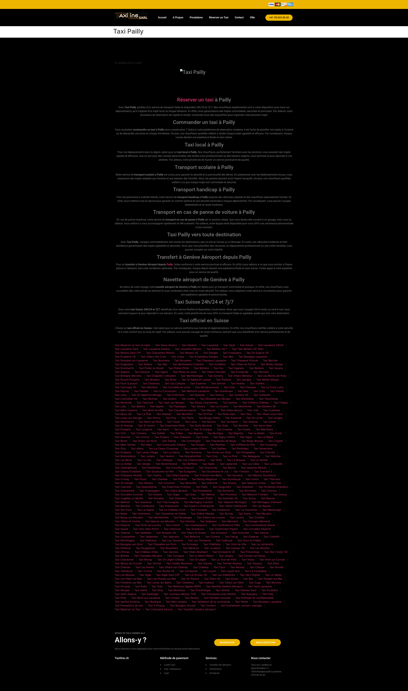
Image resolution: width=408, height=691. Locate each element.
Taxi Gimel (269, 421)
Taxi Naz (162, 364)
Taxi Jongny (226, 555)
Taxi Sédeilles (143, 532)
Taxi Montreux (176, 590)
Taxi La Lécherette (262, 544)
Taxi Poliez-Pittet (178, 368)
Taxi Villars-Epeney (177, 475)
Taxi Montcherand (166, 463)
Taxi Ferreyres (193, 452)
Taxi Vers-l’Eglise (250, 574)
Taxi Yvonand (198, 509)
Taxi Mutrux (208, 494)
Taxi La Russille (273, 463)
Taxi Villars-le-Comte (127, 521)
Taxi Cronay (122, 479)
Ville (252, 17)
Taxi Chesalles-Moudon (148, 555)
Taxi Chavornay (208, 467)
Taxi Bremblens (245, 398)
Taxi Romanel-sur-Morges (215, 398)
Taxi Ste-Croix (123, 509)
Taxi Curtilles (256, 517)
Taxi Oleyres (261, 532)
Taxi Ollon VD (212, 578)
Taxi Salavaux (171, 536)
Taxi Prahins (179, 479)
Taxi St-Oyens (146, 425)
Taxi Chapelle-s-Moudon (161, 375)
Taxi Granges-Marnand (256, 521)
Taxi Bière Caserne (126, 410)
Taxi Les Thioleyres (199, 540)
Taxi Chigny (281, 402)
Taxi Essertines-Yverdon (176, 486)
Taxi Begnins (235, 433)
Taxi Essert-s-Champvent (198, 506)
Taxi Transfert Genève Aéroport (197, 609)
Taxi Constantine (125, 536)
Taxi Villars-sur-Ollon (231, 582)
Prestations (196, 17)
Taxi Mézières (149, 387)
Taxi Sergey (143, 463)
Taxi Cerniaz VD (235, 548)
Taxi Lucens (237, 517)
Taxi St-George (124, 425)
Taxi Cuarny (154, 475)
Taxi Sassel (121, 528)
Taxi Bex (248, 578)
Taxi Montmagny (125, 540)
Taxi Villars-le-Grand (193, 532)
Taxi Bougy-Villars (209, 417)
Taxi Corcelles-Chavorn (180, 467)
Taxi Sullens (145, 364)
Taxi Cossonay (268, 444)
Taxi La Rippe (265, 437)
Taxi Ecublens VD (125, 356)
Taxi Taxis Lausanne (260, 586)
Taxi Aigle (145, 574)
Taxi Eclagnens (187, 471)
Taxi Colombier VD (126, 398)
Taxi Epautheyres (146, 486)
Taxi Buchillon (184, 414)
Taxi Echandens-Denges (203, 356)
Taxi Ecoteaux (189, 544)
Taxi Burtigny (215, 433)
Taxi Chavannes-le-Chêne (170, 513)
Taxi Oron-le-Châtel (249, 540)
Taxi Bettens (256, 368)
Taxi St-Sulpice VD (257, 352)
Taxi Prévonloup (249, 551)
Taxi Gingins (161, 437)
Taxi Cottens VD (238, 394)
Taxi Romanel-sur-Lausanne (131, 360)
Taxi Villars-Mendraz (240, 375)
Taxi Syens (244, 513)
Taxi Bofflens (189, 463)
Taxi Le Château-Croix (172, 509)
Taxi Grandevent (125, 490)
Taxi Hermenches (158, 517)
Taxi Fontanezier (202, 490)
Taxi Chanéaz (159, 479)
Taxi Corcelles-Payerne (257, 528)
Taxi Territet (154, 563)
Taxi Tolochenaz (268, 398)
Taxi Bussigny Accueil (183, 605)
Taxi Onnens (154, 494)
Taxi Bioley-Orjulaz (271, 364)
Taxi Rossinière (169, 548)
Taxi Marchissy (264, 429)
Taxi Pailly (202, 486)
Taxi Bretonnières (125, 456)
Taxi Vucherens (141, 513)
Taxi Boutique (153, 601)
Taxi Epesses (197, 394)
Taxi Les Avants (144, 567)
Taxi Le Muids (256, 433)
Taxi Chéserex (182, 437)
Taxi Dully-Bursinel (200, 425)
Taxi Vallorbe (272, 456)
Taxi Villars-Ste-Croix (153, 356)
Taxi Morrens (261, 372)
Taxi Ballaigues (251, 456)
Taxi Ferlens (238, 383)
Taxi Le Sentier (259, 460)
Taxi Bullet (121, 513)
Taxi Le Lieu (144, 460)
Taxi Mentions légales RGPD (184, 586)
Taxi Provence (228, 494)
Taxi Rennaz (237, 567)
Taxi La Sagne (145, 509)
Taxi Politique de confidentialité (254, 597)
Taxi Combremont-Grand (260, 525)
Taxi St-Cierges (124, 483)
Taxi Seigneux (208, 521)
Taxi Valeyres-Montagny (232, 502)
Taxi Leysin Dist (230, 571)
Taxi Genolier (123, 437)
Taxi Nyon (163, 429)
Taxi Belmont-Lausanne (195, 391)
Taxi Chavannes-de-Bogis (220, 440)
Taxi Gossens (235, 475)
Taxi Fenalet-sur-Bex (270, 578)
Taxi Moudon (263, 513)
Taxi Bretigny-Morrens (128, 375)
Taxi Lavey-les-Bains (158, 582)
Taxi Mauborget (271, 509)
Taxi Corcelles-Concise (129, 494)
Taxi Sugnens (236, 368)
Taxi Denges (210, 352)
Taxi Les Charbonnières (191, 460)
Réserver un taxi (195, 100)
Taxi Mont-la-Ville (152, 410)
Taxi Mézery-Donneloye (261, 475)
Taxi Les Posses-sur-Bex (161, 578)
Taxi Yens (246, 414)
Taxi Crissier (172, 597)
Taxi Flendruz (123, 548)
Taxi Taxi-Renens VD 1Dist (247, 349)
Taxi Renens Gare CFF (128, 352)
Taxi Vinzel (173, 421)
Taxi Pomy (140, 479)
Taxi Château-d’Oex (146, 551)
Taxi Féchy (187, 417)
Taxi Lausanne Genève (156, 349)
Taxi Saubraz (250, 421)
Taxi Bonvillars (247, 490)
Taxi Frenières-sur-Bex (128, 582)
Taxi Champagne (149, 490)
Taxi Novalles (156, 498)
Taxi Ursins (252, 479)
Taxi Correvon (166, 483)
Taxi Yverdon (241, 471)
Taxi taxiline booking (127, 601)
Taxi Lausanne (209, 345)
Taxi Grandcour (195, 528)
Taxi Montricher (242, 406)
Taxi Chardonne (124, 559)
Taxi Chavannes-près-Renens (218, 594)
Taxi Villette (277, 391)
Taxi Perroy (154, 417)
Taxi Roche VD (165, 571)
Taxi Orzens (229, 483)
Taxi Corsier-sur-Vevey (251, 555)
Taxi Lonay (177, 356)
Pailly (170, 264)
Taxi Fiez (276, 483)
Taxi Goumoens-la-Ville (160, 471)
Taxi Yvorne (145, 571)
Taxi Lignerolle (228, 463)
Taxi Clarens (204, 563)
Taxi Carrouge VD (125, 387)
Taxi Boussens (182, 360)
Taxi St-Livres (254, 417)
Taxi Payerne (122, 525)
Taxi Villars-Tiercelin (213, 372)
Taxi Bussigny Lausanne (267, 601)
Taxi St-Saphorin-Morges (146, 394)
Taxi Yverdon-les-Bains (208, 475)
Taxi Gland (140, 590)
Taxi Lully (120, 406)
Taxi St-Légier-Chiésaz (171, 559)
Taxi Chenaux (248, 387)
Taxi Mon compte (176, 601)
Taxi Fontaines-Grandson (273, 486)
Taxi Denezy (145, 483)
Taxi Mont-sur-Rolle (150, 421)
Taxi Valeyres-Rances (253, 467)
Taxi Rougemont (145, 548)
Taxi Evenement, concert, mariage (241, 605)
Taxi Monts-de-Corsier (128, 563)
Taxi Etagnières (124, 364)
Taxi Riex (243, 391)
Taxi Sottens (215, 375)
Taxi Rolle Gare (226, 414)
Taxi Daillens (218, 448)
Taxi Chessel (257, 567)
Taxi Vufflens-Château (255, 402)
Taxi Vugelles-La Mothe (129, 498)
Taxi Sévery (198, 406)
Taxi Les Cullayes (174, 383)
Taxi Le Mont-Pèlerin (201, 555)
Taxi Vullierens (262, 394)
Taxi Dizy (120, 448)
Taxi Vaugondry (221, 486)
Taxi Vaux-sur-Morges (171, 402)
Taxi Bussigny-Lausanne (252, 356)
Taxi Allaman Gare (245, 590)
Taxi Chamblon (178, 498)
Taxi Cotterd (212, 536)
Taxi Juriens (147, 456)
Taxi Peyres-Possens (127, 379)
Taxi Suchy (249, 498)
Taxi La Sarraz (171, 452)
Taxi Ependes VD (227, 498)
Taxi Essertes (198, 383)
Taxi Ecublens (269, 590)
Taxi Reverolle (123, 402)
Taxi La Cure (181, 429)
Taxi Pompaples (245, 452)
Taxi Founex (198, 444)
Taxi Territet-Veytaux (229, 563)
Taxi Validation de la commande (211, 601)
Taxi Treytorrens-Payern (223, 528)
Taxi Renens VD (188, 352)
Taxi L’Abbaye (164, 460)
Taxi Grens (202, 437)
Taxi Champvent (169, 506)
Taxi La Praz (144, 414)
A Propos (178, 17)
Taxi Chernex (123, 567)
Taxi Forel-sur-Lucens (148, 525)
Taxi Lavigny (275, 417)
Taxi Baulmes (123, 506)
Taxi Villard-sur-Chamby (173, 567)
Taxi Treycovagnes (168, 502)
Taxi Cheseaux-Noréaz (128, 475)
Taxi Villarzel (122, 532)
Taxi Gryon (231, 578)
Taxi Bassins (195, 433)
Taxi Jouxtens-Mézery (188, 349)
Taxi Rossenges (182, 517)
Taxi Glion (273, 563)
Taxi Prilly (120, 597)
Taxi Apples (157, 406)
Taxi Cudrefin (271, 536)
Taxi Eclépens (123, 452)
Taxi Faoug (231, 536)
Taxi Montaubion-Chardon (188, 364)
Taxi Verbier (222, 590)
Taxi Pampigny (177, 406)
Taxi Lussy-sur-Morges (128, 417)
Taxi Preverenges (200, 590)
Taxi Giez (190, 494)
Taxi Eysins (244, 429)
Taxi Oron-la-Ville (235, 544)
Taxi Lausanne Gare (126, 349)
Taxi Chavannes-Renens (160, 352)
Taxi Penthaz (217, 444)
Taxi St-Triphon (190, 578)
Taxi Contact (208, 605)
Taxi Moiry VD (123, 414)
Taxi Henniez (187, 521)
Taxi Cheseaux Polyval (244, 360)
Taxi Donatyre (218, 532)
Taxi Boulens (152, 379)
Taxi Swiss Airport (166, 345)
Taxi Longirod (144, 429)
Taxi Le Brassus (236, 460)
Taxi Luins (191, 421)
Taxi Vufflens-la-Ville (242, 444)
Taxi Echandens (232, 352)
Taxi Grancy (217, 394)
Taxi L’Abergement (126, 467)
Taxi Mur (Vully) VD (276, 551)
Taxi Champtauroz (196, 525)
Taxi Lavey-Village (147, 452)
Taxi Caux (219, 567)
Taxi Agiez (208, 463)
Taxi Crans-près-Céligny (171, 444)
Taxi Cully (259, 391)
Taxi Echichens (175, 394)
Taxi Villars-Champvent (233, 506)
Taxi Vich (120, 433)
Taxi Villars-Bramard (195, 551)
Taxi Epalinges (150, 594)
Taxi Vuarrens (123, 486)
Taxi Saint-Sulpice (125, 594)
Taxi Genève (189, 345)
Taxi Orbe (216, 460)
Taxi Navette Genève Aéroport (224, 586)
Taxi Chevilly (267, 452)
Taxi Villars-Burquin (176, 490)
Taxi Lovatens (212, 548)
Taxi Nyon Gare (262, 425)
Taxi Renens (192, 597)
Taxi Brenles (122, 555)
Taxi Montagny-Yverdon (198, 502)
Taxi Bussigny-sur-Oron (129, 544)
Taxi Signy (246, 437)
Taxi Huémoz (206, 582)
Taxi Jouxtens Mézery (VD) (179, 594)
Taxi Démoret (209, 483)
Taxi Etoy (157, 590)
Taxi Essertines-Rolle (172, 425)
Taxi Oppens (122, 372)
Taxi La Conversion (164, 391)
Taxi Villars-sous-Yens (269, 414)
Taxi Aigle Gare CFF (168, 574)
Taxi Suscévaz (143, 502)
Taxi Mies (146, 444)
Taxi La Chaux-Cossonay (163, 448)
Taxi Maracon (191, 548)
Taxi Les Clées (250, 463)
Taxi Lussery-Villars (195, 448)
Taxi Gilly (157, 586)
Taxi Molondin (188, 483)
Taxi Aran (229, 387)
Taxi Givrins (142, 437)
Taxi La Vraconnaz (246, 509)
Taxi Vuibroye (224, 540)
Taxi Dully (222, 425)
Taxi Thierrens (271, 479)
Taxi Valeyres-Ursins (253, 483)
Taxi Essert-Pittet (202, 498)
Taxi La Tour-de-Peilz (224, 559)
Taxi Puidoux (223, 379)
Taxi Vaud (229, 345)
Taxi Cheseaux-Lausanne (211, 360)
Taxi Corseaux (175, 555)
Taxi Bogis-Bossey (252, 440)
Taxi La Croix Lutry (272, 387)
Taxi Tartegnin (229, 421)
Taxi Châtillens (212, 544)
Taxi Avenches (240, 532)
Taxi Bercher (270, 360)
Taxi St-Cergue (203, 429)
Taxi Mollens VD (266, 406)
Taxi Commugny (191, 440)
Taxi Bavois (229, 467)
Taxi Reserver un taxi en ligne (132, 345)
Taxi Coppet (275, 440)
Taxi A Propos (156, 605)
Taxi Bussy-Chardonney (203, 402)
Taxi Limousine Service (159, 609)
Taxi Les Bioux (123, 460)
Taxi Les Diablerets (223, 574)
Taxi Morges (122, 590)
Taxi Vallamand (149, 536)
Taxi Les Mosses (125, 574)
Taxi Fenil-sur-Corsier (272, 559)
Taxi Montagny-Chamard (267, 502)
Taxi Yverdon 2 (263, 471)
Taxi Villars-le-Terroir (243, 364)
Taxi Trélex (176, 433)
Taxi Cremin (173, 525)
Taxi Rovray (226, 513)
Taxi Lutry (121, 394)
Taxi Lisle (252, 410)
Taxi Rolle (141, 586)
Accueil (162, 17)
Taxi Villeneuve (124, 571)
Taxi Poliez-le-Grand (151, 368)
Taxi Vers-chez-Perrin (146, 528)
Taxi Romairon (225, 490)
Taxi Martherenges (192, 375)
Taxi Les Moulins (260, 548)
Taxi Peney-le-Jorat (185, 372)
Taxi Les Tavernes (172, 540)
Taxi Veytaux (254, 563)
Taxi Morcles (273, 582)
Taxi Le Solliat (123, 463)
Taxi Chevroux (172, 528)
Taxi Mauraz (208, 410)
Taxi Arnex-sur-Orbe (219, 452)
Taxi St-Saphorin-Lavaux (196, 379)
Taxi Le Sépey (273, 574)
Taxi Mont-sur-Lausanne (145, 597)
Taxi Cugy (255, 582)
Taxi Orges (173, 494)
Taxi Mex (228, 356)
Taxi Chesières (185, 582)
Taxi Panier (241, 601)
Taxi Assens (276, 368)
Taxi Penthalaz (240, 448)
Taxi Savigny (243, 379)
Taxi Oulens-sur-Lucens (211, 517)
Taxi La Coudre (219, 406)
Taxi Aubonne (233, 417)
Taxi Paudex (141, 391)
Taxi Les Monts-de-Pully (271, 375)
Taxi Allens (137, 448)
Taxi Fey (218, 368)
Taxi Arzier (275, 433)
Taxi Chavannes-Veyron (182, 410)
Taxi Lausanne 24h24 (271, 345)
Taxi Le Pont (229, 456)
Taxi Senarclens (263, 448)
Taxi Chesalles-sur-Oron (162, 544)
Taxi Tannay (169, 440)
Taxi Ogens (161, 372)
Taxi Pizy (170, 417)
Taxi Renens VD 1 (216, 349)
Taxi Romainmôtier (190, 456)
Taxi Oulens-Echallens (128, 471)
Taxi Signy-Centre (224, 437)
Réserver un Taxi (218, 17)
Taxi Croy (212, 456)
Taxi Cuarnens (271, 410)
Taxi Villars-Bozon (231, 410)
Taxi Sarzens (170, 551)
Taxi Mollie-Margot (267, 379)
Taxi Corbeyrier (188, 571)
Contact (239, 17)
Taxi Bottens (201, 368)
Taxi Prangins (123, 429)
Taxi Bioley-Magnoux (204, 479)
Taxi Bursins (208, 421)
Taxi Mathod (122, 502)
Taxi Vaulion (167, 456)
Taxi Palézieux (148, 540)
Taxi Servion (218, 383)
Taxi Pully (267, 594)
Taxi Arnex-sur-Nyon (144, 440)
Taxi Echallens (217, 364)
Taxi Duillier (158, 433)
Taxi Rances (268, 498)
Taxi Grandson (244, 486)
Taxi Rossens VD (166, 532)
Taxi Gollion (169, 398)
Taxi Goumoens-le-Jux (215, 471)
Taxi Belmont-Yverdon (254, 494)
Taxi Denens (230, 402)
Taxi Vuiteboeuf (144, 506)
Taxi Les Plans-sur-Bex (128, 578)
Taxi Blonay (145, 559)
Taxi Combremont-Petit (226, 525)
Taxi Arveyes (122, 586)
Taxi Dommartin (124, 368)
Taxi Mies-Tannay (125, 444)
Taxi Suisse (246, 345)
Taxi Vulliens (257, 383)
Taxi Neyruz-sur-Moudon (160, 521)
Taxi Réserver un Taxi (127, 609)
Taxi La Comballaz (255, 571)
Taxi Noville (276, 567)
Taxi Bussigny (249, 594)
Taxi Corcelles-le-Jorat (176, 387)
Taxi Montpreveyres (207, 387)
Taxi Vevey (248, 559)
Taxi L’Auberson (221, 509)
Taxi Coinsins (138, 433)
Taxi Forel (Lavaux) (126, 383)
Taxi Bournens (161, 360)
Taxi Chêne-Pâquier (202, 513)
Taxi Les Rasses (261, 506)
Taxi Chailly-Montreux (179, 563)
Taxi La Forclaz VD (196, 574)
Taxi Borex (121, 440)
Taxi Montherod (124, 421)
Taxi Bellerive (192, 536)
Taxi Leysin (209, 571)
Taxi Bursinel (240, 425)
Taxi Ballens (138, 406)
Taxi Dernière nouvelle (217, 597)
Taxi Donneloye (231, 479)
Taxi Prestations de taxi (129, 605)
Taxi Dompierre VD (223, 551)
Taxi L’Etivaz (122, 551)
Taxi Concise (269, 490)
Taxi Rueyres (142, 372)
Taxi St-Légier (197, 559)
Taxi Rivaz (170, 379)
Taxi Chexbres (151, 383)
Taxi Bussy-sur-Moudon (129, 517)
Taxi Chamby (201, 567)
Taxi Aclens (188, 398)
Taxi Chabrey (251, 536)
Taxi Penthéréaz (151, 467)
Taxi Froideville (239, 372)
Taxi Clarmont (144, 402)
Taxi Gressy (280, 494)
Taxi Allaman (163, 414)
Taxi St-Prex (205, 414)
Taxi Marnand (230, 521)
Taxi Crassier (224, 429)
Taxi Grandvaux (223, 391)
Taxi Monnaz (150, 398)
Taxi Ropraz (122, 391)
